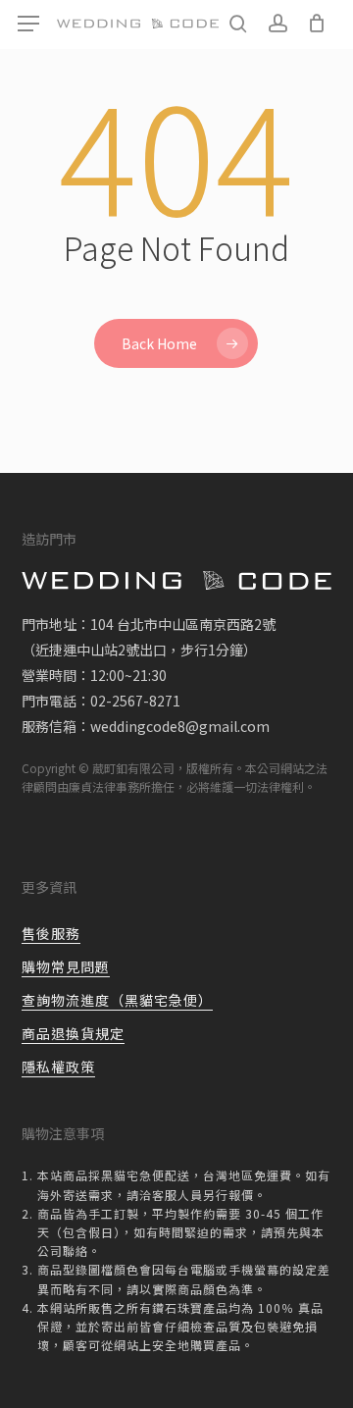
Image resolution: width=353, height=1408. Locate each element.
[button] (28, 24)
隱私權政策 (58, 1066)
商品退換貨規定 (73, 1033)
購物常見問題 (66, 966)
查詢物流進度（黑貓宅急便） (117, 1000)
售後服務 (51, 933)
